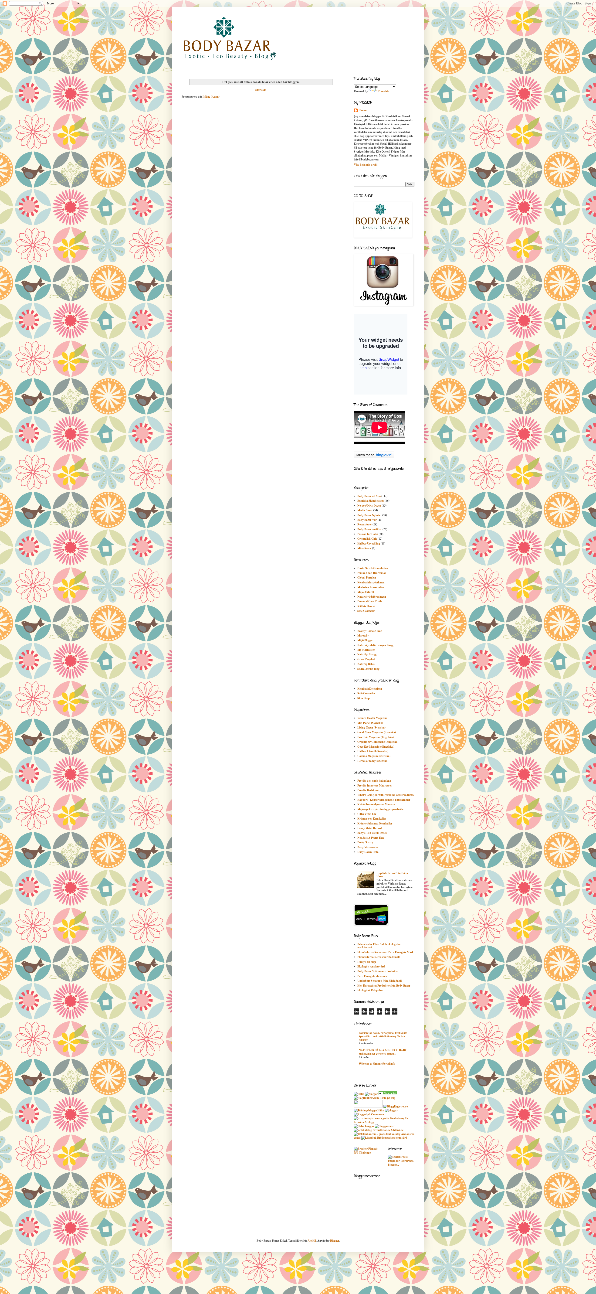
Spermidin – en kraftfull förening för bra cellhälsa (382, 1038)
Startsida (260, 90)
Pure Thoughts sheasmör (372, 976)
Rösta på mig (387, 1098)
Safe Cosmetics (366, 611)
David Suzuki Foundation (372, 568)
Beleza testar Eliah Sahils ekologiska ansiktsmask (378, 945)
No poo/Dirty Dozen (369, 505)
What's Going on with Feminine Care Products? (385, 795)
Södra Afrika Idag (368, 669)
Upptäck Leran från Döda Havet (392, 874)
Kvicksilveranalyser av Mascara (376, 804)
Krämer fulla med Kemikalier (374, 823)
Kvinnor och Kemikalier (371, 819)
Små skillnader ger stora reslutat (377, 1054)
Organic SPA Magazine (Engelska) (377, 742)
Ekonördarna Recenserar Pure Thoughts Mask (385, 952)
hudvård (402, 1138)
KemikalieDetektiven (369, 689)
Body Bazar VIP (367, 520)
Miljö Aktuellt (365, 592)
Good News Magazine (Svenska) (376, 732)
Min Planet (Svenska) (370, 723)
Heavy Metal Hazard (369, 828)
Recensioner (364, 524)
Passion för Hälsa (367, 534)
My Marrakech (366, 650)
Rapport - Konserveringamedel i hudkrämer (383, 800)
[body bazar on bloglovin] (374, 457)
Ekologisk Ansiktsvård (371, 966)
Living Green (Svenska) (371, 727)
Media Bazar (364, 510)
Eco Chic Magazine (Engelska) (375, 737)
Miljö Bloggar (365, 640)
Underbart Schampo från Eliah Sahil (379, 981)
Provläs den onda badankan (374, 781)
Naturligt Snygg (366, 654)
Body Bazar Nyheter (369, 515)
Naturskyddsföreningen (371, 597)
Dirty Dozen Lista (368, 852)
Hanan (363, 110)
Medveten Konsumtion (371, 587)
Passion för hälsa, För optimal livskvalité (383, 1033)
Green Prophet (366, 659)
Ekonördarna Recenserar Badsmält (378, 957)
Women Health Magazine (372, 718)
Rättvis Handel (366, 606)
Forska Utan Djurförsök (371, 573)
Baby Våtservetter (368, 847)
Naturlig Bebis (366, 664)
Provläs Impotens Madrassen (374, 785)
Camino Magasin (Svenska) (373, 756)
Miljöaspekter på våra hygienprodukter (381, 809)
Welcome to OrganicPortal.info (377, 1064)
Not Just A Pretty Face (370, 838)
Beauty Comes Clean (369, 631)
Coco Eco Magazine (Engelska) (375, 747)
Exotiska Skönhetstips (370, 501)
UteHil (312, 1241)
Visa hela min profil (365, 165)
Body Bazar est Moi (369, 496)
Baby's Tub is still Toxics (372, 833)
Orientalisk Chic (367, 539)
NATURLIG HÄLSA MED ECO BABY (383, 1050)
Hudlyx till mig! (366, 962)
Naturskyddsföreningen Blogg (375, 645)
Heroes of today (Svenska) (372, 761)
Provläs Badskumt (368, 790)
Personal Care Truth (369, 601)
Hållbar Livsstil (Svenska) (372, 751)
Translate (383, 91)
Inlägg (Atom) (211, 97)
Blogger (334, 1241)
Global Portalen (366, 577)
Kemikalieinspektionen (371, 582)
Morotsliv (363, 635)
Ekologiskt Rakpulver (370, 990)
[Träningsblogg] (365, 1110)
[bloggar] (371, 1094)
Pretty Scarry (365, 842)
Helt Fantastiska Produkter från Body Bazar (383, 986)
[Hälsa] (359, 1094)
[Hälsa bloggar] (364, 1126)
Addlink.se (396, 1130)
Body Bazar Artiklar (369, 529)
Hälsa (380, 1110)
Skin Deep (363, 698)
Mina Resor (364, 548)
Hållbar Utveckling (368, 543)
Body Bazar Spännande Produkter (378, 971)
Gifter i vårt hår (366, 814)
